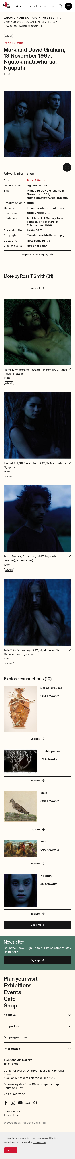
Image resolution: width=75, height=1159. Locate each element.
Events (12, 992)
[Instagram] (13, 1103)
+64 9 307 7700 (14, 1095)
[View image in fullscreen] (67, 167)
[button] (37, 342)
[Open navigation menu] (68, 6)
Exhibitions (18, 986)
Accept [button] (10, 1150)
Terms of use (11, 1115)
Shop (10, 1006)
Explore (35, 739)
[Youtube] (20, 1103)
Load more (37, 925)
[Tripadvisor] (27, 1103)
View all (35, 288)
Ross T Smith (13, 43)
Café (9, 999)
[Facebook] (6, 1103)
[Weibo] (35, 1103)
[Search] (60, 6)
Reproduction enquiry (35, 254)
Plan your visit (21, 979)
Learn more (39, 1142)
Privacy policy (12, 1111)
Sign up (35, 960)
